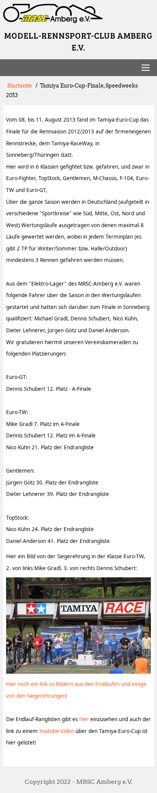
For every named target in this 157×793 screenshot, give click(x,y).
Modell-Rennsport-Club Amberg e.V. (78, 41)
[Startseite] (78, 13)
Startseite (19, 86)
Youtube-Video (56, 731)
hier (84, 719)
